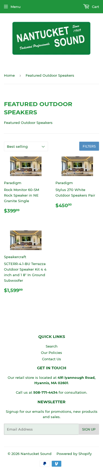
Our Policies (51, 352)
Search (52, 346)
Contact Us (51, 359)
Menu (16, 7)
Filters (89, 146)
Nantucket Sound (36, 454)
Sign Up (89, 429)
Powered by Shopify (74, 454)
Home (9, 75)
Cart (95, 7)
